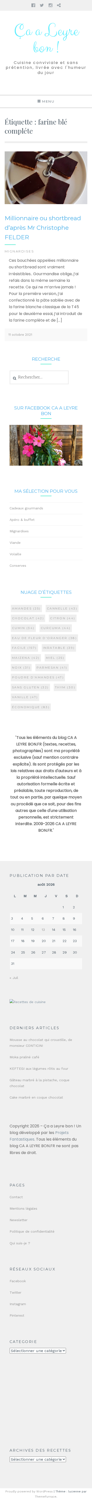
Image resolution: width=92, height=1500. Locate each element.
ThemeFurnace (45, 1496)
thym (65, 687)
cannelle (62, 608)
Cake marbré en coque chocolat (36, 1097)
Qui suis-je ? (20, 1243)
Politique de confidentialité (32, 1231)
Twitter (15, 1292)
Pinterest (17, 1315)
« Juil (14, 978)
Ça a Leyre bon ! (46, 39)
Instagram (18, 1304)
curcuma (56, 628)
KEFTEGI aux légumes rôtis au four (39, 1068)
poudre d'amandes (38, 677)
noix (21, 667)
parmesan (52, 667)
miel (55, 658)
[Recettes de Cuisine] (28, 1002)
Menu (48, 101)
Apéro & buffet (22, 520)
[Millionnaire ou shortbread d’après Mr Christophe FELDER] (46, 203)
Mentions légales (23, 1208)
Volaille (15, 554)
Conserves (18, 565)
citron (62, 618)
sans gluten (30, 687)
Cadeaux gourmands (26, 508)
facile (24, 648)
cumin (23, 628)
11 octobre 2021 (20, 334)
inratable (59, 648)
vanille (25, 697)
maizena (26, 658)
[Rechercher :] (39, 377)
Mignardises (19, 251)
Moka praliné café (24, 1057)
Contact (16, 1197)
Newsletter (18, 1220)
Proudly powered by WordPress (29, 1491)
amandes (26, 608)
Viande (15, 543)
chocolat (28, 618)
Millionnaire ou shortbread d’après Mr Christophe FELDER (43, 228)
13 (43, 930)
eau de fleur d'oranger (44, 638)
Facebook (18, 1281)
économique (31, 707)
